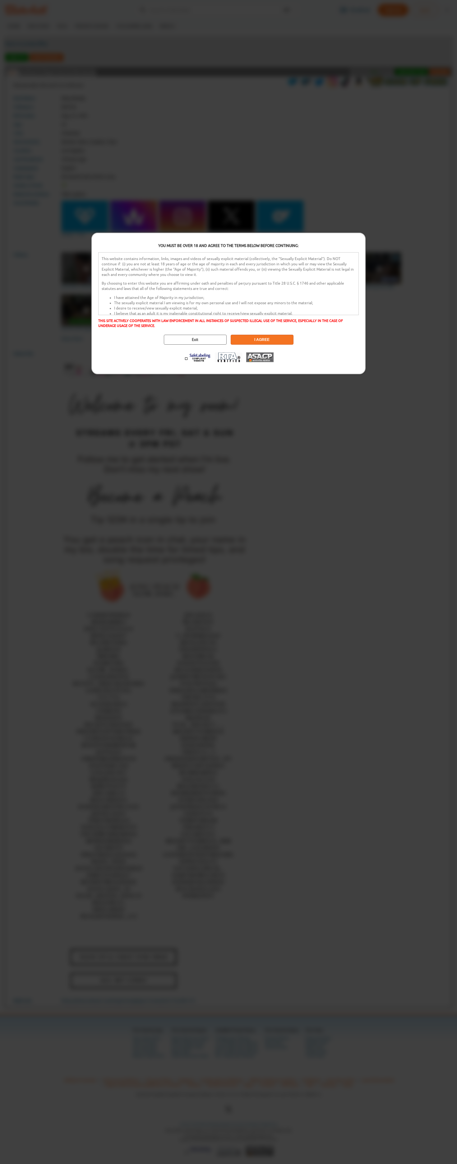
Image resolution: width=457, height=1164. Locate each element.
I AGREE (262, 340)
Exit (195, 340)
